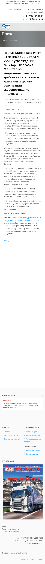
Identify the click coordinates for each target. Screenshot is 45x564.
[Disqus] (22, 283)
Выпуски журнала (33, 450)
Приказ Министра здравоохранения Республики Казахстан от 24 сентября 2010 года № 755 (22, 220)
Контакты (30, 10)
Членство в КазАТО (11, 435)
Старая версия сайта (15, 10)
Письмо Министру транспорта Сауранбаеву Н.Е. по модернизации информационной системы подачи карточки (21, 405)
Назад (6, 240)
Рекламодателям (32, 454)
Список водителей (35, 12)
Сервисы (39, 10)
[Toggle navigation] (41, 26)
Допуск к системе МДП (12, 439)
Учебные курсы (32, 432)
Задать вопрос (36, 559)
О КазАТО (7, 432)
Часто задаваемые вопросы (32, 440)
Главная (5, 40)
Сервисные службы (33, 435)
